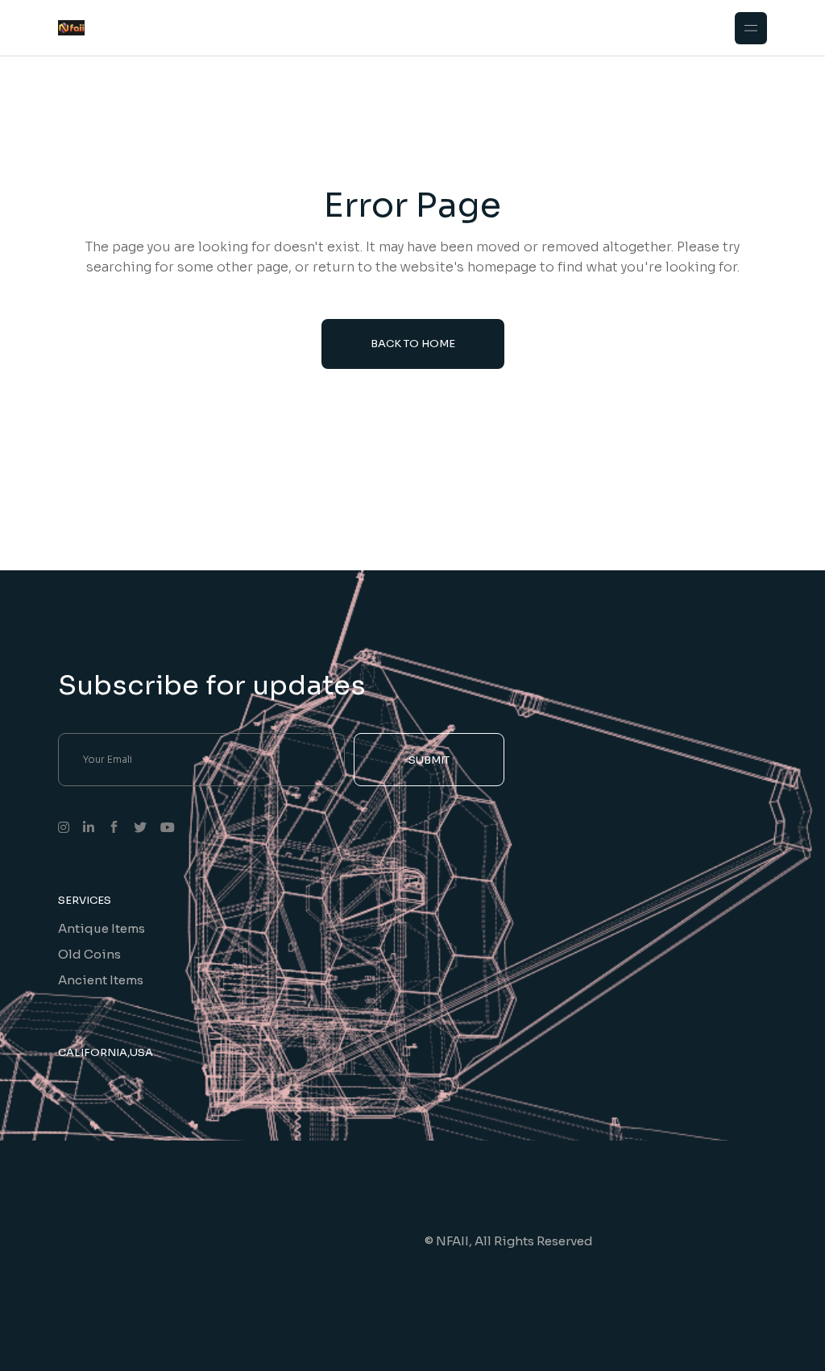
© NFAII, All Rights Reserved (509, 1241)
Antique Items (101, 928)
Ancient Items (100, 980)
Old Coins (89, 954)
